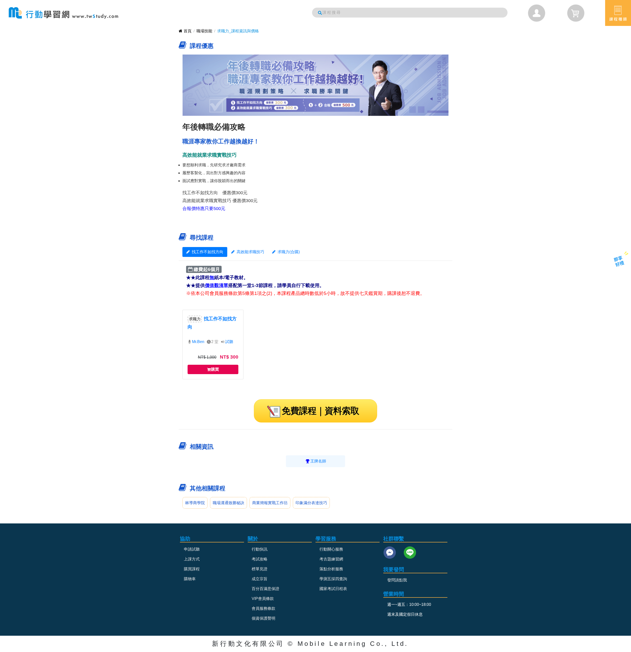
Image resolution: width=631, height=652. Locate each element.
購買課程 (192, 569)
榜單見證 (259, 569)
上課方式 (192, 559)
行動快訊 (259, 549)
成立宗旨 (259, 579)
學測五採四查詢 (333, 579)
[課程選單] (618, 13)
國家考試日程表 (333, 589)
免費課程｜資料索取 (320, 411)
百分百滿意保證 (265, 589)
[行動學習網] (63, 13)
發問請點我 (397, 580)
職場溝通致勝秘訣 (228, 503)
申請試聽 (192, 549)
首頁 (188, 31)
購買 (215, 369)
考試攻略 (259, 559)
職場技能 (204, 31)
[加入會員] (619, 261)
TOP (616, 280)
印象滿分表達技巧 (311, 503)
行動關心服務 (331, 549)
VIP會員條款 (263, 598)
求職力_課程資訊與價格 (238, 31)
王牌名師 (318, 461)
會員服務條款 (263, 608)
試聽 (229, 342)
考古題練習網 (331, 559)
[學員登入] (536, 13)
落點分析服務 (331, 569)
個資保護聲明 (263, 618)
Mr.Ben (198, 342)
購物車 (190, 579)
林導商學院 (195, 503)
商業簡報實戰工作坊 (270, 503)
